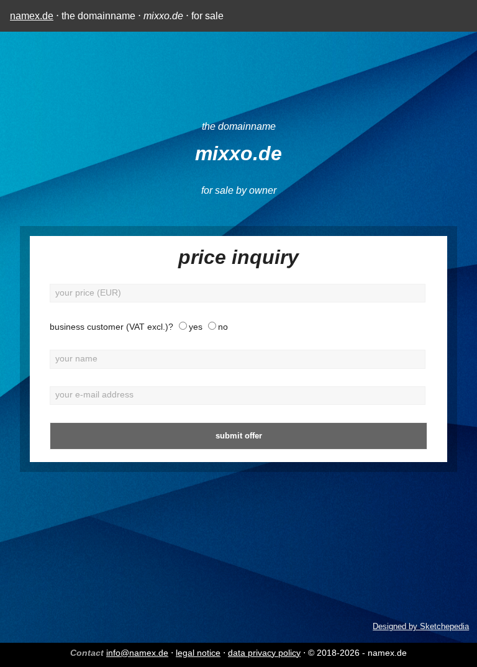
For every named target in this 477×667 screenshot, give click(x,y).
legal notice (198, 653)
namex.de (31, 16)
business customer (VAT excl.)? (111, 327)
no (223, 327)
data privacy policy (264, 653)
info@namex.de (137, 653)
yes (195, 327)
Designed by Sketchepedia (421, 626)
